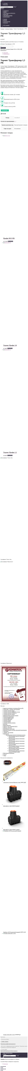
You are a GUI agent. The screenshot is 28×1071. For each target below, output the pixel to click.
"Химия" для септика (8, 732)
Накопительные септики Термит (10, 715)
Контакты (5, 4)
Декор (4, 755)
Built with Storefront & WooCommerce (9, 1050)
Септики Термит (9, 28)
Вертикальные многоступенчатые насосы (15, 735)
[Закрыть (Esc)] (5, 1066)
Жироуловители (7, 725)
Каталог (5, 20)
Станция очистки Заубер (9, 714)
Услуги (5, 754)
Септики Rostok (7, 721)
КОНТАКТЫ (6, 16)
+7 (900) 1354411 (4, 1041)
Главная (5, 19)
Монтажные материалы (8, 753)
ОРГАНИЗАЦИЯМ (7, 15)
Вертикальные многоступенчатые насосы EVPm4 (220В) (16, 749)
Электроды (5, 731)
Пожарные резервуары (8, 716)
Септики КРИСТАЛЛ (8, 718)
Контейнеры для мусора (8, 728)
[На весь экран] (2, 1066)
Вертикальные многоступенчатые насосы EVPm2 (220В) (16, 746)
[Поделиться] (3, 1066)
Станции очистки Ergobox (9, 722)
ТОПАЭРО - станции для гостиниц (11, 709)
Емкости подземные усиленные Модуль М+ (13, 708)
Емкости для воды (7, 727)
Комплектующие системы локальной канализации (15, 730)
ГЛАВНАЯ (5, 10)
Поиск (15, 7)
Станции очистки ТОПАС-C (10, 713)
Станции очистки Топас (8, 710)
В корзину (3, 47)
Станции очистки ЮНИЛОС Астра (11, 711)
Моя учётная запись (7, 1053)
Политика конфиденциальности (8, 1043)
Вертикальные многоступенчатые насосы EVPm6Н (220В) (16, 751)
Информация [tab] (6, 53)
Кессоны (5, 724)
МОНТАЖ (5, 14)
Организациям (6, 21)
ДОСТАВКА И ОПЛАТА (9, 13)
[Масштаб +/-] (1, 1066)
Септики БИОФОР (7, 719)
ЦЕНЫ (5, 12)
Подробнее (10, 241)
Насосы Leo (6, 733)
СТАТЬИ (5, 3)
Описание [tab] (5, 52)
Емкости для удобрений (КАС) (10, 726)
